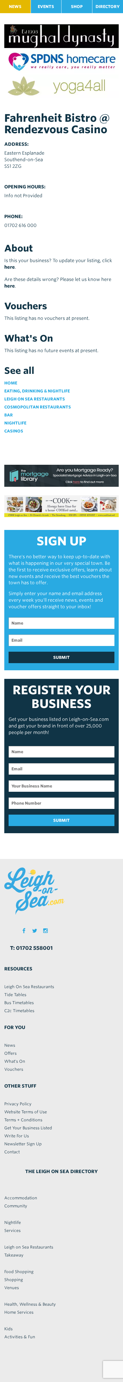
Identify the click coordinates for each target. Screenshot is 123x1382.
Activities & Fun (19, 1337)
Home (10, 383)
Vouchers (13, 1069)
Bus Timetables (19, 1002)
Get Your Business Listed (28, 1128)
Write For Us (16, 1136)
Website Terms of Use (25, 1112)
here (9, 267)
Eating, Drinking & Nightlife (37, 391)
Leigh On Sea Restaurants (29, 986)
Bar (8, 415)
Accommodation (20, 1198)
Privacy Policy (17, 1104)
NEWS (15, 6)
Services (12, 1230)
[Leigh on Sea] (61, 891)
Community (15, 1206)
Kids (8, 1329)
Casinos (13, 431)
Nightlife (15, 423)
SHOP (77, 6)
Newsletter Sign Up (23, 1144)
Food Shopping (18, 1271)
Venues (11, 1287)
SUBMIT (61, 657)
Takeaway (13, 1255)
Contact (12, 1152)
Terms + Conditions (23, 1120)
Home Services (18, 1312)
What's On (14, 1061)
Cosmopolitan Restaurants (37, 407)
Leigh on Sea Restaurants (34, 399)
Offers (10, 1053)
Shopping (13, 1279)
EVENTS (46, 6)
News (9, 1045)
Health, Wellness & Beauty (30, 1304)
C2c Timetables (19, 1010)
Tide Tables (15, 994)
